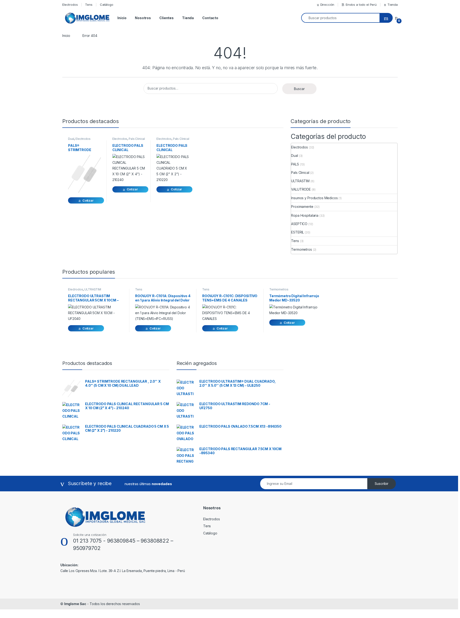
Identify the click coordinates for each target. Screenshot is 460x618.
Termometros (301, 249)
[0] (396, 18)
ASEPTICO (299, 224)
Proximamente (302, 206)
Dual (71, 139)
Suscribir (381, 484)
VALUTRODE (301, 189)
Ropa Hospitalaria (304, 215)
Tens (88, 4)
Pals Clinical (137, 139)
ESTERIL (297, 232)
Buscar (299, 89)
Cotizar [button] (87, 200)
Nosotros (143, 18)
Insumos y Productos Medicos (314, 198)
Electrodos (70, 4)
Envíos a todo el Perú (361, 4)
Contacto (210, 18)
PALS (295, 164)
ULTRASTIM (300, 181)
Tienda (392, 4)
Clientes (166, 18)
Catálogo (106, 4)
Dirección (327, 4)
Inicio (121, 18)
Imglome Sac (75, 604)
